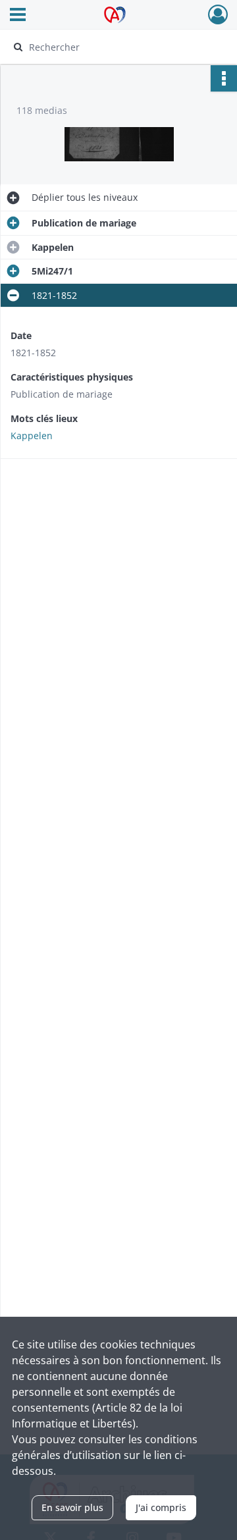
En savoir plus (72, 1507)
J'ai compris (161, 1507)
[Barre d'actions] (224, 78)
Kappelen (32, 435)
